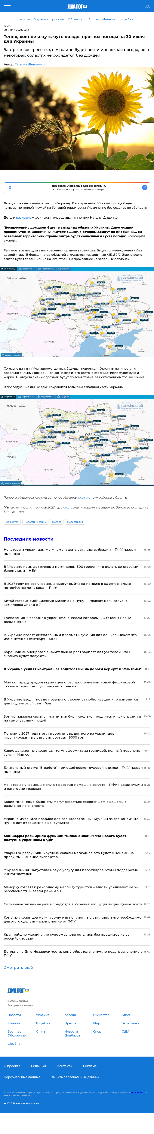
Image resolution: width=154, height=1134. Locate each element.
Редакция (39, 1066)
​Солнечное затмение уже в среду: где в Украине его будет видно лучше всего (73, 904)
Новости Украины (35, 521)
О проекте (12, 1066)
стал (66, 507)
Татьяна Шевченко (30, 64)
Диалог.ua (137, 1092)
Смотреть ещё (18, 968)
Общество (12, 521)
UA (147, 6)
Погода (56, 521)
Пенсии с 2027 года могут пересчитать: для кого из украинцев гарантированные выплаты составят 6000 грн (59, 735)
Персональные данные (22, 1077)
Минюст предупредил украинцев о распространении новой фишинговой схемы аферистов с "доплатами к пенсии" (69, 684)
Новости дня (75, 521)
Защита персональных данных (75, 1077)
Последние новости (29, 539)
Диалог (7, 26)
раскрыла (23, 217)
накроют (85, 497)
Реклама (90, 1066)
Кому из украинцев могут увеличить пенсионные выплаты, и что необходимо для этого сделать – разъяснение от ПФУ (73, 919)
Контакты (64, 1066)
